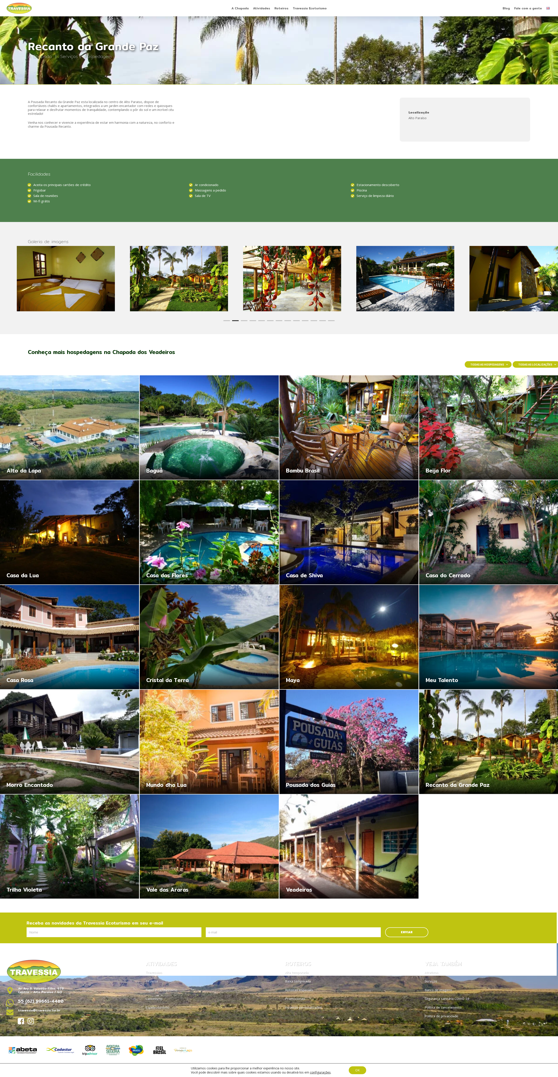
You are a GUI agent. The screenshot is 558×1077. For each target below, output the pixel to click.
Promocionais (295, 998)
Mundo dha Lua (209, 742)
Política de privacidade (441, 1016)
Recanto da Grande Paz (458, 785)
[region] (279, 278)
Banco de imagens (438, 990)
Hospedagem (98, 56)
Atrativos (431, 972)
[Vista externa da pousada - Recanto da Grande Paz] (167, 278)
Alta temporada (296, 972)
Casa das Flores (209, 532)
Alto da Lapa (69, 427)
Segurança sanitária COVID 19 (447, 998)
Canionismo (154, 998)
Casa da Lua (69, 532)
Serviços (69, 56)
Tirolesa (152, 981)
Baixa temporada (298, 981)
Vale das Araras (209, 846)
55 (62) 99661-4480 (41, 1001)
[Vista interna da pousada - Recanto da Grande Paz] (394, 278)
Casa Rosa (69, 637)
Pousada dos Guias (348, 742)
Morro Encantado (69, 742)
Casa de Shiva (348, 532)
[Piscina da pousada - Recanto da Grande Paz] (54, 278)
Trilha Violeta (69, 846)
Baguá (209, 427)
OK (357, 1070)
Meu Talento (442, 680)
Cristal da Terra (209, 637)
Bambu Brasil (348, 427)
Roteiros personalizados (303, 1007)
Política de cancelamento (443, 1007)
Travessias (154, 972)
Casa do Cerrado (448, 576)
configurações (320, 1072)
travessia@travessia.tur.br (39, 1010)
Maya (348, 637)
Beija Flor (438, 471)
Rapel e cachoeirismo (161, 990)
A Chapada (41, 56)
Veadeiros (348, 846)
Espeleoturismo (157, 1007)
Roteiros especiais (299, 990)
